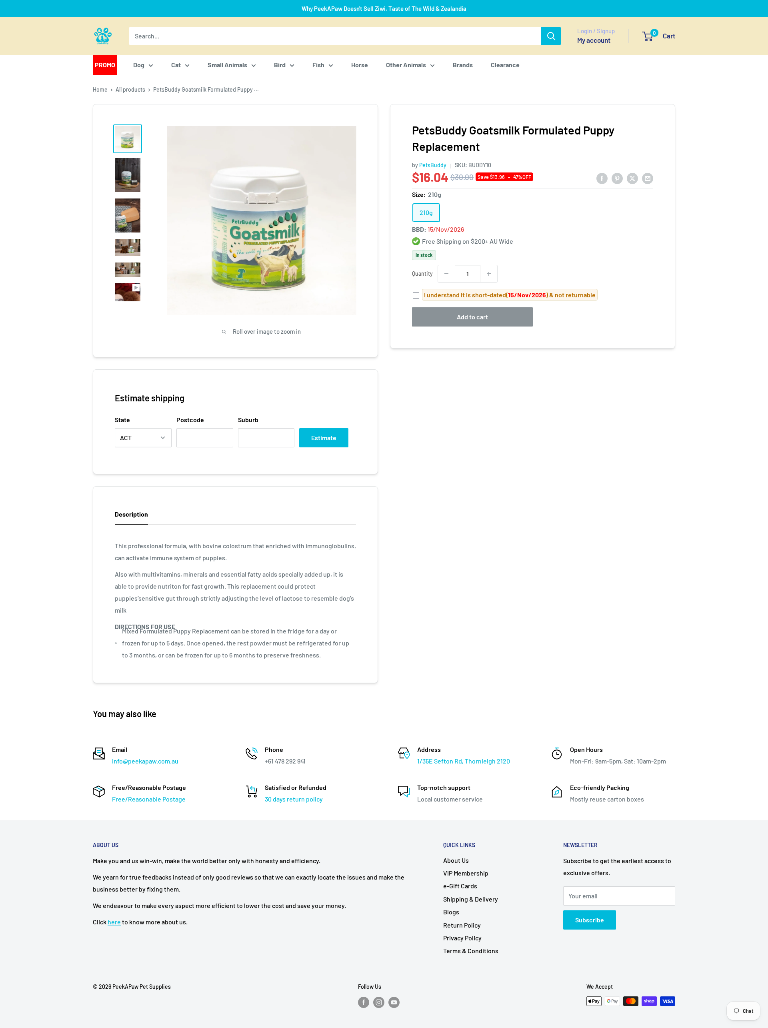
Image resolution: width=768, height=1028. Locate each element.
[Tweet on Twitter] (632, 178)
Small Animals (227, 64)
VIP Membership (465, 873)
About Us (456, 860)
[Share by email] (647, 178)
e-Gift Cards (460, 886)
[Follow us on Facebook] (363, 1002)
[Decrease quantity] (446, 273)
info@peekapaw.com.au (145, 761)
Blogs (451, 912)
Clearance (505, 64)
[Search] (551, 36)
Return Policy (462, 925)
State (122, 419)
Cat (176, 64)
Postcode (190, 419)
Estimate (323, 437)
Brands (463, 64)
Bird (280, 64)
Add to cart (472, 317)
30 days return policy (294, 799)
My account (593, 40)
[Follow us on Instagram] (378, 1002)
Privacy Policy (462, 938)
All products (130, 89)
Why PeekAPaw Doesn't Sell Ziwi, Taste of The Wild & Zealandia (384, 8)
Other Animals (406, 64)
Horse (359, 64)
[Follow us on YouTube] (394, 1002)
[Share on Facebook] (602, 178)
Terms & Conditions (470, 950)
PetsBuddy (432, 165)
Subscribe (589, 920)
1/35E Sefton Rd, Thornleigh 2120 (463, 761)
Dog (138, 64)
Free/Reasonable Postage (149, 799)
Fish (318, 64)
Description (131, 514)
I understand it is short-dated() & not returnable (510, 295)
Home (100, 89)
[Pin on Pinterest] (617, 178)
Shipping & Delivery (470, 899)
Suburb (248, 419)
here (114, 922)
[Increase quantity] (488, 273)
